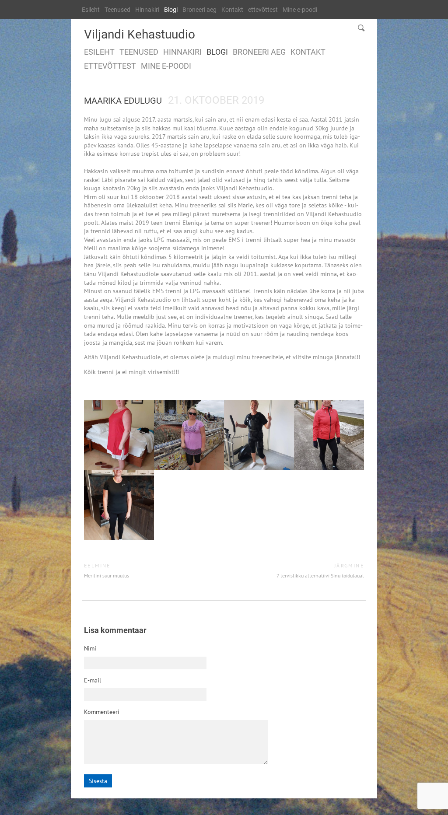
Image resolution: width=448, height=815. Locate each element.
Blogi (171, 9)
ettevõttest (263, 9)
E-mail (92, 680)
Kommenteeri (101, 712)
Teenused (117, 9)
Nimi (90, 648)
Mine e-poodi (300, 9)
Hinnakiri (147, 9)
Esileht (91, 9)
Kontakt (232, 9)
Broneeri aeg (199, 9)
